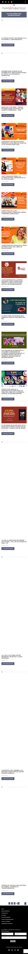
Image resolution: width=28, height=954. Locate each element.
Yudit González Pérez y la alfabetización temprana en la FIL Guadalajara (13, 177)
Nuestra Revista (5, 911)
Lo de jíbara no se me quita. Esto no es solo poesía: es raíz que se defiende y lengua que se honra (13, 426)
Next (25, 903)
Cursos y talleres (5, 921)
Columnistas (4, 913)
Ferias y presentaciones (7, 919)
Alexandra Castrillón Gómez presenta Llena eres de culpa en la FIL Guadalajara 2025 (13, 143)
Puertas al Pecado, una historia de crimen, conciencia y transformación (13, 886)
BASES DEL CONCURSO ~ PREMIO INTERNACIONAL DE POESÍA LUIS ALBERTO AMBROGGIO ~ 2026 (12, 108)
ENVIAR (13, 941)
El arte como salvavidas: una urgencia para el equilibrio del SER (13, 317)
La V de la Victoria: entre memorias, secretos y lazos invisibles (11, 656)
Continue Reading (8, 45)
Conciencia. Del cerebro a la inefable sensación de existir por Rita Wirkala (12, 771)
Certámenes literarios (7, 923)
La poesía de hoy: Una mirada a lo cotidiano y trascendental (14, 38)
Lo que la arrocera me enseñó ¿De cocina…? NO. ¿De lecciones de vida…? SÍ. (14, 541)
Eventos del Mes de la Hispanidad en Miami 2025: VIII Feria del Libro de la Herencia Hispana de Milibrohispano (12, 391)
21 (18, 903)
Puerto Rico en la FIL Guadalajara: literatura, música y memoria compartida (13, 212)
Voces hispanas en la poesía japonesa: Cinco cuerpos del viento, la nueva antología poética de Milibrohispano (12, 282)
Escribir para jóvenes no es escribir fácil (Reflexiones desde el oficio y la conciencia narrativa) (13, 73)
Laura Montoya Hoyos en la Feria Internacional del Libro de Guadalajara (14, 247)
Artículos (3, 915)
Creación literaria (5, 917)
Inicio (2, 909)
